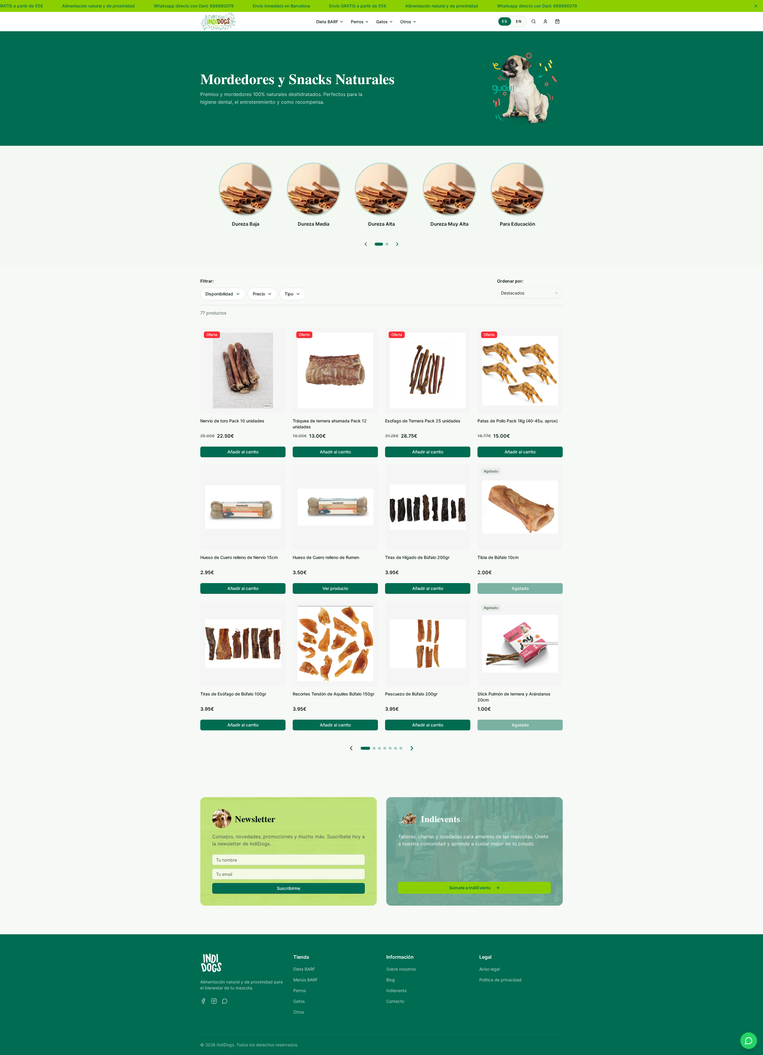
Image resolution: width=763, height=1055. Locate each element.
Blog (390, 979)
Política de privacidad (500, 979)
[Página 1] (379, 244)
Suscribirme (288, 888)
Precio (259, 293)
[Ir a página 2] (374, 748)
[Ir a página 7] (400, 748)
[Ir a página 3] (379, 748)
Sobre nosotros (401, 969)
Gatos (382, 21)
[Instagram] (214, 1001)
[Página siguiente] (412, 748)
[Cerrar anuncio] (755, 6)
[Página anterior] (351, 748)
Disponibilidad (219, 293)
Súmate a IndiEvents (470, 887)
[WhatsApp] (225, 1001)
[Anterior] (365, 244)
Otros (405, 21)
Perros (357, 21)
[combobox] (530, 293)
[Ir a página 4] (384, 748)
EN (519, 21)
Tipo (289, 293)
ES (505, 21)
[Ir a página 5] (390, 748)
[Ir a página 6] (395, 748)
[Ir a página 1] (365, 748)
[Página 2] (386, 244)
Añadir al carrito (242, 451)
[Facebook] (203, 1001)
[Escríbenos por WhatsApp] (748, 1040)
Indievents (396, 990)
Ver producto (335, 588)
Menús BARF (305, 979)
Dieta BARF (327, 21)
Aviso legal (489, 969)
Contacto (395, 1001)
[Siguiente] (397, 244)
